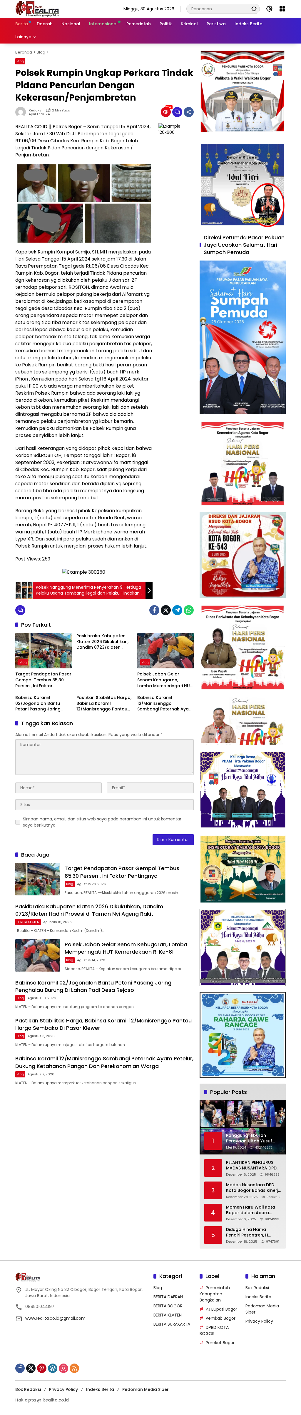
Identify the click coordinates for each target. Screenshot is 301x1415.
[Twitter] (166, 610)
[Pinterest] (41, 1368)
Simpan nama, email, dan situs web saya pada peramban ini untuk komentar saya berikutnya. (102, 822)
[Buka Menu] (282, 8)
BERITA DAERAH (168, 1297)
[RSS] (74, 1368)
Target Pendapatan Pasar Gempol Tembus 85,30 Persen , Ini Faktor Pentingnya (43, 680)
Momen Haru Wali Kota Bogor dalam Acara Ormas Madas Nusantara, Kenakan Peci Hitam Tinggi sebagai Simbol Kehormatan (253, 1210)
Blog (20, 61)
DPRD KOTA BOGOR (214, 1330)
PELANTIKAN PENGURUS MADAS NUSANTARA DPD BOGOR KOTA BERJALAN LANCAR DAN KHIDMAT (251, 1165)
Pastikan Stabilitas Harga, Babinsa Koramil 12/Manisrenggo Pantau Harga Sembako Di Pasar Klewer (103, 703)
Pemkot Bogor (220, 1343)
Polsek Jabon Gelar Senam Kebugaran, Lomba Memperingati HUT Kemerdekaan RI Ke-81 (165, 680)
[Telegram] (177, 610)
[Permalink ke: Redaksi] (22, 112)
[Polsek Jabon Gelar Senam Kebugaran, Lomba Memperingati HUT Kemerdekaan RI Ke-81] (165, 650)
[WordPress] (52, 1368)
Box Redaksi (257, 1288)
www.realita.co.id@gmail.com (55, 1318)
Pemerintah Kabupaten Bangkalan (215, 1294)
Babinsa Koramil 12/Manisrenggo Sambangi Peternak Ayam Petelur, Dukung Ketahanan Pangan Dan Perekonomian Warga (165, 703)
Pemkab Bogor (220, 1318)
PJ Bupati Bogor (221, 1309)
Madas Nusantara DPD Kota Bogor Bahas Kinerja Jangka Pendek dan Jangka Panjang (253, 1188)
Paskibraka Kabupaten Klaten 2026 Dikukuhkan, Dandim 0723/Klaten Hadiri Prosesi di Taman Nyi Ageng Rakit (102, 641)
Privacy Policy (259, 1321)
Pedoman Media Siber (145, 1389)
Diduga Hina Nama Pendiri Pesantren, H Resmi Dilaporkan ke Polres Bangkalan (248, 1232)
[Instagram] (63, 1368)
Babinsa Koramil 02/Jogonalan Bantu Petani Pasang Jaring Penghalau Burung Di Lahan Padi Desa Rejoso (40, 703)
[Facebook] (154, 610)
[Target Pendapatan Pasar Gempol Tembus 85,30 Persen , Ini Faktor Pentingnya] (43, 650)
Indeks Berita (258, 1297)
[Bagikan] (189, 112)
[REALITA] (37, 8)
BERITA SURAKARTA (171, 1324)
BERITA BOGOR (168, 1306)
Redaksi (35, 110)
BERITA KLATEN (28, 922)
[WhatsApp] (189, 610)
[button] (254, 9)
